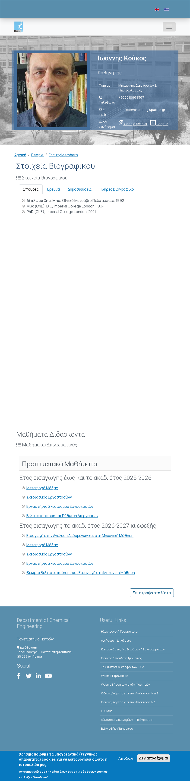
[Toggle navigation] (169, 26)
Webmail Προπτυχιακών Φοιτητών (125, 684)
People (37, 154)
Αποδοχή (126, 758)
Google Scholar (135, 124)
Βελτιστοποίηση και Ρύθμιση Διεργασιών (62, 515)
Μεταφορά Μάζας (42, 487)
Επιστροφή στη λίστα (152, 592)
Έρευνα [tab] (53, 189)
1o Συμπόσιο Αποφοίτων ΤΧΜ (122, 667)
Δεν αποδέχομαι (153, 758)
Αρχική (20, 154)
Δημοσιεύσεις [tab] (80, 189)
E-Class (106, 711)
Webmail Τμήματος (114, 676)
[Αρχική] (20, 27)
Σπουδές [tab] (31, 189)
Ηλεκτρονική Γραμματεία (119, 631)
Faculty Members (63, 154)
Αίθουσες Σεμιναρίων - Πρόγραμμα (126, 720)
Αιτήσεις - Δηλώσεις (116, 640)
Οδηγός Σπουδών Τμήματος (121, 658)
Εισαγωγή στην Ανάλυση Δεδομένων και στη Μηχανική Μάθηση (79, 535)
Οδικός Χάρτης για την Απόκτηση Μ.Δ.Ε (129, 693)
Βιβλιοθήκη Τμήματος (117, 728)
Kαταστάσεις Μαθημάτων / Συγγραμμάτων (133, 649)
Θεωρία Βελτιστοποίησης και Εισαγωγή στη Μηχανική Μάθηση (80, 572)
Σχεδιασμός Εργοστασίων (49, 497)
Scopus (162, 124)
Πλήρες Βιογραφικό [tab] (117, 189)
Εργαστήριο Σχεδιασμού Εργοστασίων (60, 506)
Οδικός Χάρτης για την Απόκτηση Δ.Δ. (128, 702)
